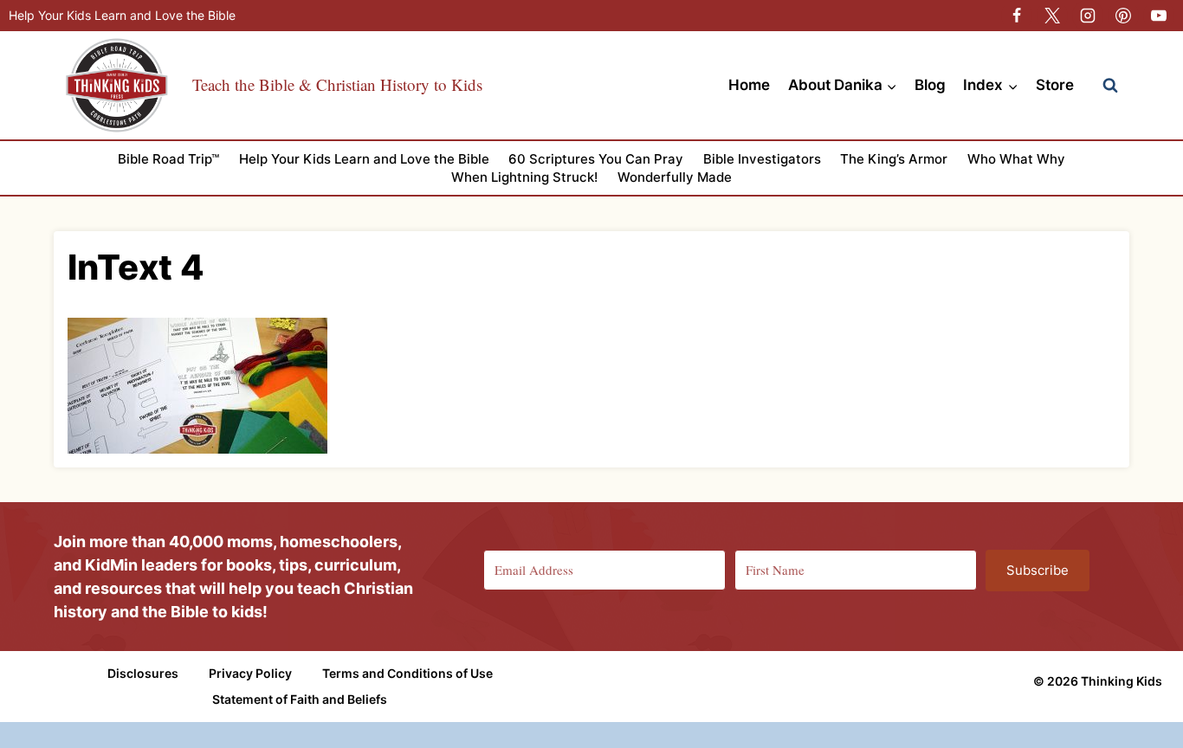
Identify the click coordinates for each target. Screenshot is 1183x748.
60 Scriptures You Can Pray (595, 159)
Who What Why (1016, 159)
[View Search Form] (1110, 86)
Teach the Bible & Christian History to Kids (337, 84)
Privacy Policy (250, 673)
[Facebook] (1016, 15)
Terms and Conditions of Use (407, 673)
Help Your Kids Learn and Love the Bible (122, 15)
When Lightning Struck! (524, 177)
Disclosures (142, 673)
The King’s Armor (893, 159)
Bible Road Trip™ (168, 159)
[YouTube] (1158, 15)
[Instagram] (1087, 15)
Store (1055, 85)
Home (749, 85)
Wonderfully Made (674, 177)
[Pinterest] (1123, 15)
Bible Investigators (762, 159)
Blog (930, 85)
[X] (1052, 15)
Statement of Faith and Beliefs (299, 699)
